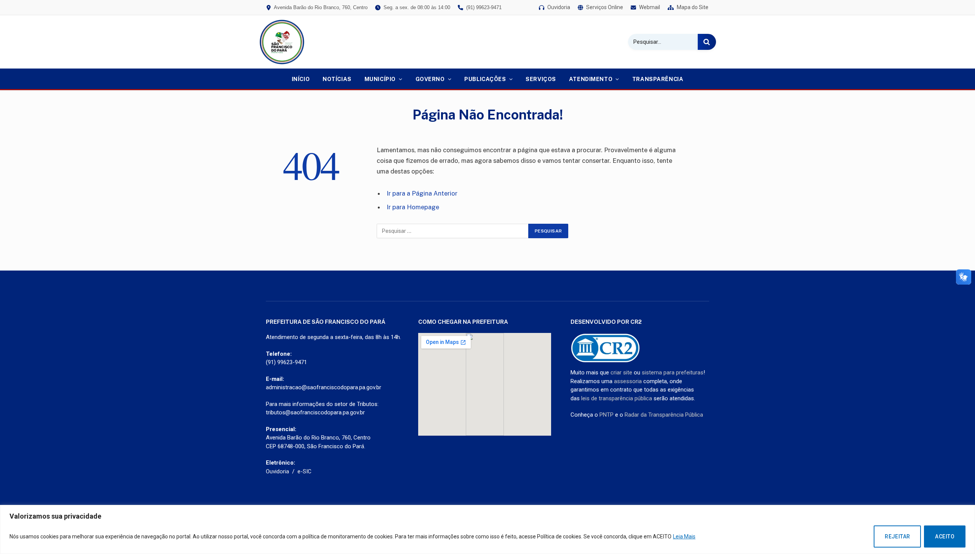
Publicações (485, 79)
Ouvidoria (277, 471)
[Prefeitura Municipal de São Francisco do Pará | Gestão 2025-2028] (282, 41)
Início (301, 79)
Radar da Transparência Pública (664, 414)
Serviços (541, 79)
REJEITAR (897, 536)
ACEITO (944, 536)
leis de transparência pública (616, 398)
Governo (430, 79)
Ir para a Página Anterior (422, 193)
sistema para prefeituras (672, 372)
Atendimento (590, 79)
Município (380, 79)
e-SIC (304, 471)
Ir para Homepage (413, 207)
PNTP (606, 414)
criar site (621, 372)
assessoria (628, 381)
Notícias (337, 79)
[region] (487, 529)
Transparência (658, 79)
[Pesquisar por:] (453, 231)
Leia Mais (684, 536)
